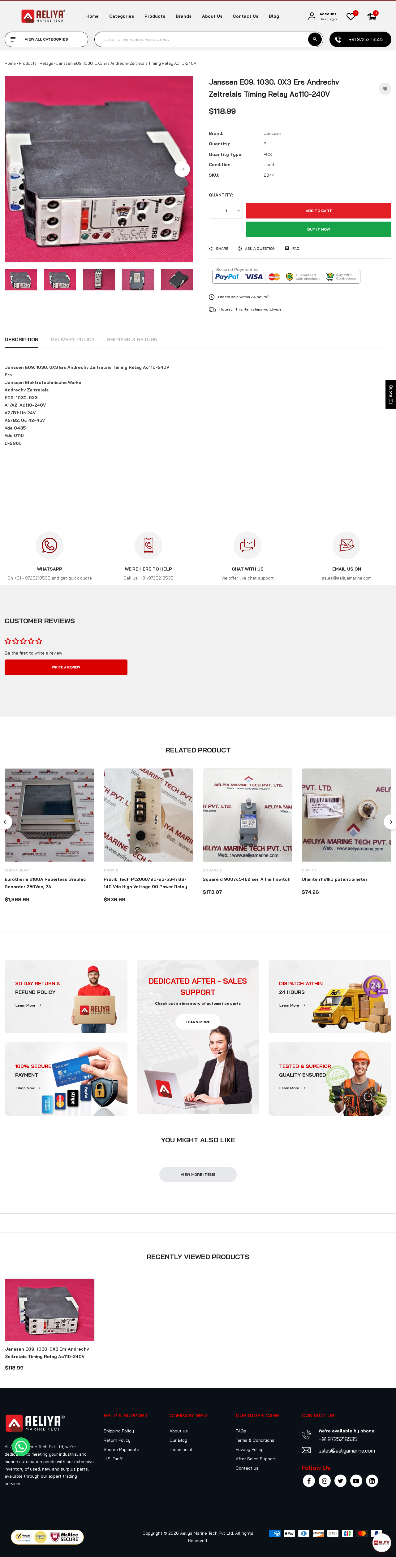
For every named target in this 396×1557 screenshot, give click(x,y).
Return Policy (117, 1440)
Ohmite (309, 870)
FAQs (241, 1431)
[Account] (311, 16)
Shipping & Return (132, 339)
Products (154, 16)
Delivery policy (73, 339)
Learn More (25, 1005)
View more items (198, 1174)
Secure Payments (121, 1449)
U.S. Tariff (113, 1459)
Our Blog (178, 1440)
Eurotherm (17, 870)
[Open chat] (381, 1542)
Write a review (66, 667)
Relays (46, 63)
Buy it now (318, 229)
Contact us (245, 16)
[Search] (315, 39)
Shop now (25, 1088)
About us (212, 16)
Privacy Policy (250, 1449)
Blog (274, 16)
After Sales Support (256, 1459)
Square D (212, 870)
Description (21, 339)
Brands (184, 16)
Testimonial (181, 1449)
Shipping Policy (119, 1431)
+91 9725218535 (338, 1439)
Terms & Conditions (255, 1440)
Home (92, 16)
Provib (111, 870)
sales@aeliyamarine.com (347, 1450)
